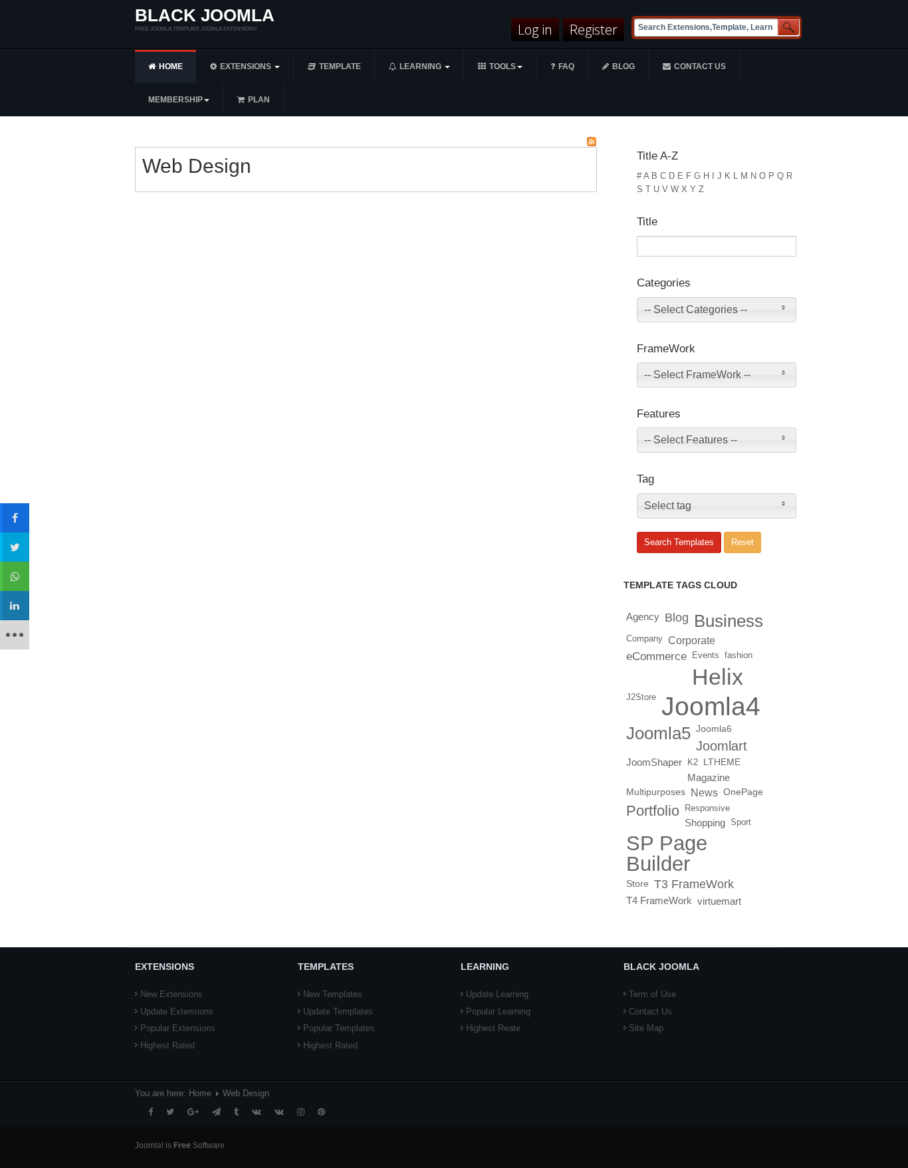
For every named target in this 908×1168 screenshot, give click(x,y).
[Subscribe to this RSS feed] (591, 141)
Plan (259, 99)
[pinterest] (321, 1112)
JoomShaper (654, 762)
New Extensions (171, 994)
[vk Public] (279, 1112)
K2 (692, 762)
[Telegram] (216, 1112)
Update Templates (338, 1011)
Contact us (700, 66)
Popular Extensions (177, 1028)
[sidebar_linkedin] (14, 605)
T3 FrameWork (694, 884)
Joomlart (721, 746)
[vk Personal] (256, 1112)
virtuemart (719, 901)
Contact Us (650, 1011)
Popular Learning (498, 1011)
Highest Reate (493, 1028)
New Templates (332, 994)
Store (637, 883)
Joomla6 (714, 729)
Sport (741, 822)
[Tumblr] (236, 1112)
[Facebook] (150, 1112)
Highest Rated (167, 1045)
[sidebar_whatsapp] (14, 576)
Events (705, 655)
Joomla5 (658, 733)
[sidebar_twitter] (14, 547)
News (704, 792)
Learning (421, 66)
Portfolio (652, 810)
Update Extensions (176, 1011)
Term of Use (652, 994)
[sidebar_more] (14, 634)
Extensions (246, 66)
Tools (502, 66)
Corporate (691, 640)
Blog (623, 66)
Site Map (646, 1028)
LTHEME (721, 762)
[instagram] (300, 1112)
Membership (175, 99)
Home (171, 66)
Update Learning (497, 994)
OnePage (743, 792)
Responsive (707, 808)
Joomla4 (710, 706)
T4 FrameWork (659, 900)
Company (644, 638)
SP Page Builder (666, 853)
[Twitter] (170, 1112)
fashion (738, 655)
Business (728, 621)
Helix (717, 676)
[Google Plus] (193, 1112)
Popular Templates (339, 1028)
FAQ (566, 66)
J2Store (641, 697)
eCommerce (656, 656)
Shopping (705, 822)
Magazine (708, 777)
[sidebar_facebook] (14, 517)
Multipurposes (655, 792)
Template (340, 66)
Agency (642, 616)
